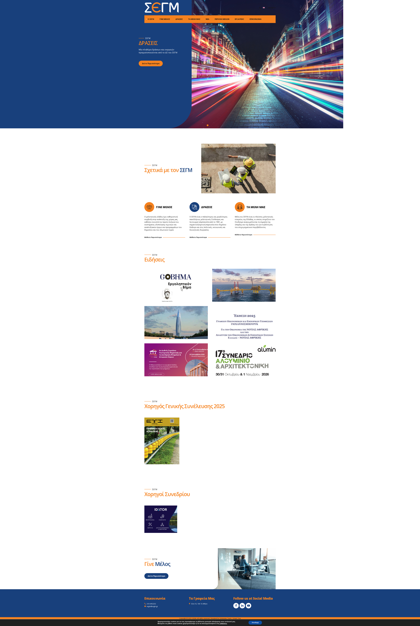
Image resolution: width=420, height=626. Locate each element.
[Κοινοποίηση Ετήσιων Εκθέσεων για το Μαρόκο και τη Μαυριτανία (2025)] (178, 324)
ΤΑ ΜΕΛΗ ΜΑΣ (194, 19)
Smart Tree (237, 618)
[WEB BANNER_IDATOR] (160, 519)
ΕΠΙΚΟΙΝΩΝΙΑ (255, 19)
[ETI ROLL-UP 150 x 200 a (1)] (161, 441)
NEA (207, 19)
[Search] (260, 8)
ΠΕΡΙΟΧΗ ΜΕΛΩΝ (222, 19)
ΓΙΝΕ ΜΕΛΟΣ (165, 19)
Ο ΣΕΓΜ (151, 19)
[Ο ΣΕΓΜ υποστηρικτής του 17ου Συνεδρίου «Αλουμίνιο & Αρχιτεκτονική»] (246, 362)
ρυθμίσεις (223, 624)
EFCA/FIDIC (239, 19)
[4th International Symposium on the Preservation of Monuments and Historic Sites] (178, 362)
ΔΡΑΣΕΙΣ (179, 19)
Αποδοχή (255, 623)
